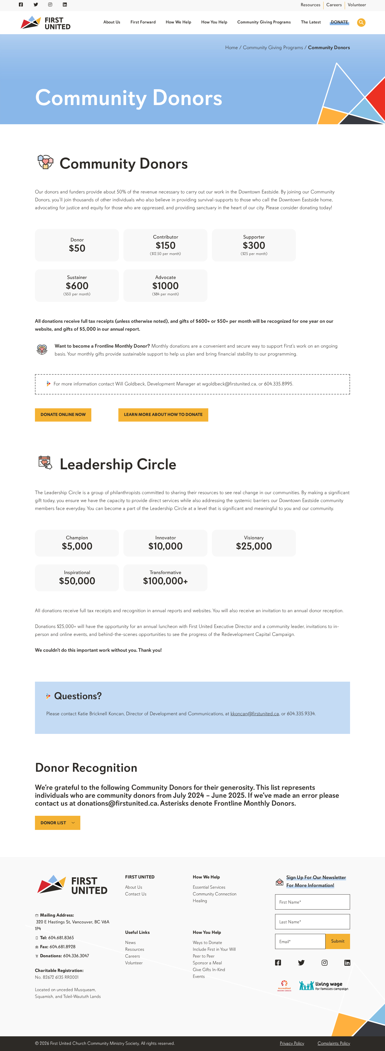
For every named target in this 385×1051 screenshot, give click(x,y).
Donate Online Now (63, 415)
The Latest (311, 22)
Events (199, 976)
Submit (337, 941)
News (130, 943)
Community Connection (214, 894)
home (231, 48)
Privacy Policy (292, 1043)
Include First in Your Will (214, 949)
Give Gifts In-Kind (209, 970)
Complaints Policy (334, 1043)
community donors (329, 48)
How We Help (178, 22)
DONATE (339, 22)
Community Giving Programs (264, 22)
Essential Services (209, 887)
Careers (334, 5)
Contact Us (136, 894)
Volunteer (357, 5)
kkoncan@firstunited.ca (255, 714)
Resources (310, 5)
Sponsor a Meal (207, 963)
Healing (200, 901)
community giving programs (273, 48)
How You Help (214, 22)
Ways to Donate (207, 943)
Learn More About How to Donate (163, 415)
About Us (111, 22)
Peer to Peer (203, 956)
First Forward (143, 22)
